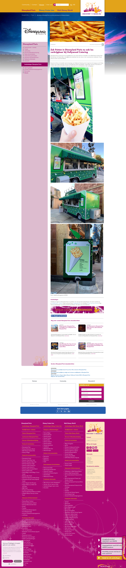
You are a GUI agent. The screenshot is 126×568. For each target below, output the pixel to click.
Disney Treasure (48, 441)
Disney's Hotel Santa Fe (28, 467)
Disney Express (26, 540)
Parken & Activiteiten (29, 54)
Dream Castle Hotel (27, 470)
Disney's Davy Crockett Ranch (30, 469)
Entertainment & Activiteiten (52, 464)
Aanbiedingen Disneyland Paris (32, 64)
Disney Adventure (48, 445)
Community (26, 5)
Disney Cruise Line (46, 10)
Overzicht (26, 61)
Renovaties (27, 71)
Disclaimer (89, 458)
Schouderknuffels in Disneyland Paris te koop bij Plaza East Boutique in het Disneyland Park (95, 345)
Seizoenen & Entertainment (31, 57)
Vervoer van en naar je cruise (51, 484)
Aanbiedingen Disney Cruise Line (53, 426)
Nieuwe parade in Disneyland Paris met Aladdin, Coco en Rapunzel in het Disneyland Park (67, 327)
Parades (24, 508)
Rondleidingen (26, 559)
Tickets (26, 49)
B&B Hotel (25, 488)
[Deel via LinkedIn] (68, 411)
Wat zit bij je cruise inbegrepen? (52, 482)
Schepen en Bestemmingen (51, 429)
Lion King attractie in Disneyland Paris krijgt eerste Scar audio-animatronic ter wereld (95, 327)
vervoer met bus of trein (92, 303)
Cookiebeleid (90, 461)
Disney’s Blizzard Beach (71, 452)
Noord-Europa (47, 450)
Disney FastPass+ (69, 519)
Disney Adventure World (28, 449)
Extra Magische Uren (70, 507)
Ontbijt (24, 533)
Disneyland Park (26, 447)
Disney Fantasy (47, 438)
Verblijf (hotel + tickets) (30, 47)
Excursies (46, 487)
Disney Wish (47, 440)
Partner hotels (68, 465)
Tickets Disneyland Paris (28, 433)
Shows (24, 506)
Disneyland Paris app (27, 551)
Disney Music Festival (27, 501)
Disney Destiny (47, 443)
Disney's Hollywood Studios (72, 447)
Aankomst (24, 523)
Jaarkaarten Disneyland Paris (30, 436)
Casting (24, 565)
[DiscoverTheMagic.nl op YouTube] (96, 448)
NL (71, 5)
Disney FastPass (26, 542)
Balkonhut (46, 460)
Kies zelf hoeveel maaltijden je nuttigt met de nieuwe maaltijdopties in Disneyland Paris (70, 372)
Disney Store (90, 473)
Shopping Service (26, 554)
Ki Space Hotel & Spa (27, 490)
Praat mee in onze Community (63, 404)
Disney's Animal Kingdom (71, 449)
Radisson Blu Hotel (27, 476)
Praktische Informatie (29, 59)
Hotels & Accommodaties (72, 460)
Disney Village (26, 452)
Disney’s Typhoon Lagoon (71, 450)
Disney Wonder (48, 434)
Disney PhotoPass (26, 549)
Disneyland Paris (28, 10)
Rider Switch (68, 528)
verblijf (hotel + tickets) (57, 303)
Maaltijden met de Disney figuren (31, 531)
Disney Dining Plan (70, 510)
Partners (89, 460)
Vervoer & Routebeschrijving (31, 52)
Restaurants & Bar (48, 467)
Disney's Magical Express (71, 517)
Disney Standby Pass (27, 544)
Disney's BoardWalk (70, 456)
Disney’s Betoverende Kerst (29, 504)
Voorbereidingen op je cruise (51, 486)
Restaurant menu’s (27, 535)
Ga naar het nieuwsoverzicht (95, 44)
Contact (34, 5)
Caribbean (46, 447)
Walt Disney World (65, 10)
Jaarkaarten (27, 51)
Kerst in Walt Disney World (72, 473)
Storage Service (26, 556)
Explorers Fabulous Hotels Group (30, 477)
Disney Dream (47, 436)
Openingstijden (28, 67)
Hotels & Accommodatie (30, 55)
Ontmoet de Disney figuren (29, 510)
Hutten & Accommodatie (50, 453)
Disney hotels (68, 463)
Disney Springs (69, 454)
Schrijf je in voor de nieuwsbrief (91, 404)
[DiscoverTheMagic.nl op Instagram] (93, 448)
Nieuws (41, 5)
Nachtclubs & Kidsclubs (50, 469)
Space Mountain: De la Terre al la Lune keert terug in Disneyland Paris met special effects (67, 345)
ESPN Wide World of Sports (72, 457)
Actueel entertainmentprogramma (33, 69)
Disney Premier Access (28, 545)
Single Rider (25, 547)
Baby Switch (25, 552)
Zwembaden (47, 474)
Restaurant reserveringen (28, 537)
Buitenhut (46, 458)
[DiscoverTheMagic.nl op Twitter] (90, 448)
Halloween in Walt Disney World (73, 471)
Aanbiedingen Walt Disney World (74, 426)
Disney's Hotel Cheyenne (28, 465)
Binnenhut (46, 456)
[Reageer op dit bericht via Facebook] (77, 316)
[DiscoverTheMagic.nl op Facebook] (88, 448)
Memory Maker (69, 524)
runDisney (24, 515)
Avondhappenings (27, 511)
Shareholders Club (27, 561)
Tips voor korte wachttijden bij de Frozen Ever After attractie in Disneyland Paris (68, 369)
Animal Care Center (27, 558)
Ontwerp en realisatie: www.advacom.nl (94, 478)
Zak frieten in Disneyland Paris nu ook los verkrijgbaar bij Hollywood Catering (53, 15)
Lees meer (67, 335)
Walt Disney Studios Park (28, 450)
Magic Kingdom (69, 443)
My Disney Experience (70, 526)
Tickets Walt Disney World (72, 433)
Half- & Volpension (27, 530)
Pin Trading (25, 563)
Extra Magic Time (26, 526)
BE (74, 5)
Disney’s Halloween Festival (29, 503)
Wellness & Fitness (48, 476)
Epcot (66, 445)
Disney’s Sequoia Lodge (28, 463)
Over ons (49, 5)
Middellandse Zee (48, 448)
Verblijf (24, 521)
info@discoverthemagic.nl (92, 440)
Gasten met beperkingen (28, 538)
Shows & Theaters (48, 471)
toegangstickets (76, 303)
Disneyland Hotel (26, 458)
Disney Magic (47, 433)
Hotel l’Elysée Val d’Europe (29, 483)
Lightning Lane (69, 521)
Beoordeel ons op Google (34, 404)
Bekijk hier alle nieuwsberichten (57, 376)
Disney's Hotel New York (28, 460)
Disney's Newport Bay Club (29, 462)
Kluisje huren (68, 531)
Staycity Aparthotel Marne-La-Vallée (31, 491)
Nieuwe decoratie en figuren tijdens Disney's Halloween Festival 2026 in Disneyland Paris (70, 375)
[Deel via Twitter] (61, 411)
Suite (45, 461)
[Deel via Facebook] (57, 411)
